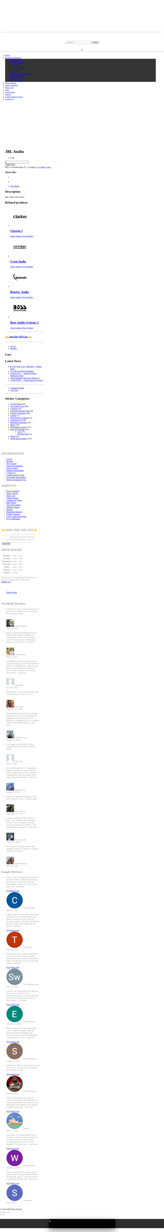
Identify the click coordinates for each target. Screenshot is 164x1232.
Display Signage (16, 78)
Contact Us (9, 99)
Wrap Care (9, 88)
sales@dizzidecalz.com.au (82, 35)
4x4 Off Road (16, 404)
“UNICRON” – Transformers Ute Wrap (26, 380)
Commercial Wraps (17, 62)
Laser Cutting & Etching (16, 516)
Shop (7, 90)
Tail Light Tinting (17, 67)
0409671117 (6, 582)
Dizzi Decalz (11, 592)
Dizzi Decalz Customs (19, 418)
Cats (19, 432)
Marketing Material (17, 76)
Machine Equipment (18, 422)
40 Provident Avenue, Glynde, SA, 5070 (82, 38)
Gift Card (14, 390)
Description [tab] (15, 186)
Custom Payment (17, 388)
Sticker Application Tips (16, 480)
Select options (16, 236)
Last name (5, 538)
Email (3, 541)
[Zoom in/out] (1, 1212)
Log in (13, 346)
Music (12, 425)
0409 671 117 (82, 40)
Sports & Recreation (18, 439)
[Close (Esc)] (9, 1212)
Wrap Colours (10, 83)
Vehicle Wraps (16, 60)
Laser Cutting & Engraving (21, 74)
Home (7, 55)
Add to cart (10, 165)
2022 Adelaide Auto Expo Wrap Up (24, 378)
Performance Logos (18, 427)
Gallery (8, 94)
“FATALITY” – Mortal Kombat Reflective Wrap (23, 374)
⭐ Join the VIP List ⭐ (18, 336)
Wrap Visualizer (11, 85)
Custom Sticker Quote (14, 97)
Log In (9, 459)
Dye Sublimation (17, 81)
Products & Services (13, 58)
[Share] (6, 1212)
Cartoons (14, 409)
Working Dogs (23, 434)
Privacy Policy (12, 468)
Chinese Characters (18, 413)
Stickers (13, 71)
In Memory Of (16, 420)
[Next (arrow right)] (4, 1214)
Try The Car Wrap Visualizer (22, 371)
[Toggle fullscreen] (4, 1212)
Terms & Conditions (14, 466)
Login (79, 46)
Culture (13, 415)
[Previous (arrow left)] (1, 1214)
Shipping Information (15, 470)
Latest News (10, 92)
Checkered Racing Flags (20, 411)
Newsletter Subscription (16, 477)
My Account (11, 463)
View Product (27, 236)
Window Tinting (16, 69)
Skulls (12, 436)
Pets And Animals (17, 429)
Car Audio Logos (44, 167)
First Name (5, 535)
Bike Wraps (14, 65)
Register (86, 46)
